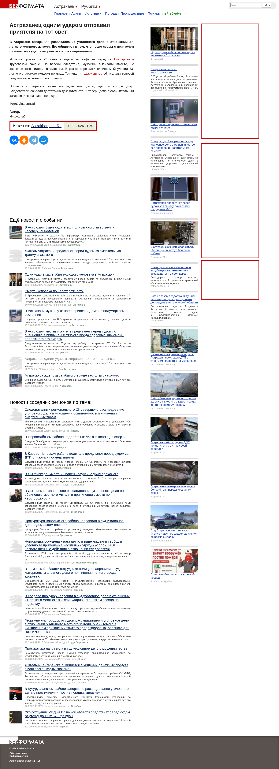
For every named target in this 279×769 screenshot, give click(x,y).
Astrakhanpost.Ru (46, 126)
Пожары (154, 13)
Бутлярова (122, 59)
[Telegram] (33, 140)
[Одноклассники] (23, 140)
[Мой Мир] (43, 140)
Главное (61, 13)
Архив (76, 13)
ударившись (93, 73)
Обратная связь (18, 753)
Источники (93, 13)
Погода (111, 13)
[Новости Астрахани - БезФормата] (23, 4)
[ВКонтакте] (14, 140)
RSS (38, 761)
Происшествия (132, 13)
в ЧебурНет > (175, 13)
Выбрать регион (18, 756)
